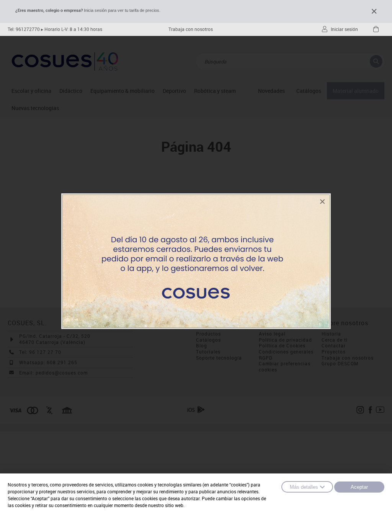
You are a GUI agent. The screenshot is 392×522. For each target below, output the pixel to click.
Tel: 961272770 (24, 29)
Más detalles (304, 487)
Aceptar (359, 487)
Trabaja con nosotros (190, 29)
